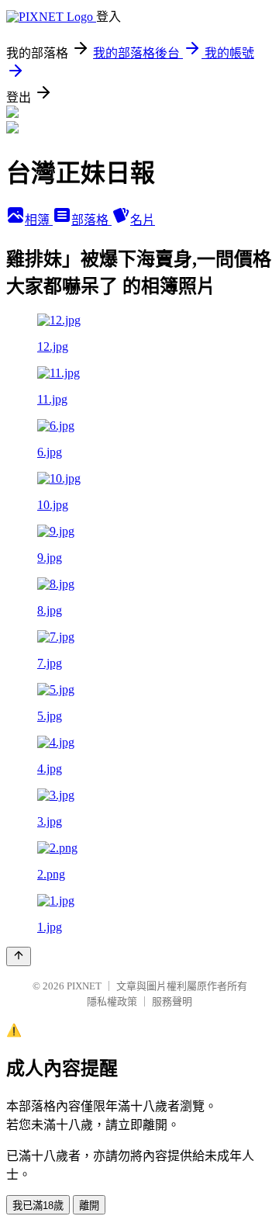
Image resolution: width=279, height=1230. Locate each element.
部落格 (91, 220)
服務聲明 (172, 1001)
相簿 (39, 220)
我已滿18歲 (38, 1205)
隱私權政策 (112, 1001)
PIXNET (84, 986)
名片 (142, 220)
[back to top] (18, 956)
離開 (89, 1205)
